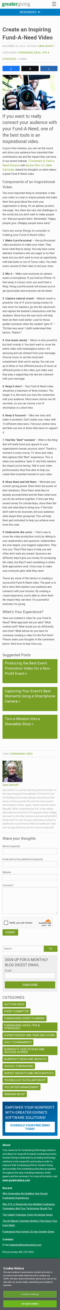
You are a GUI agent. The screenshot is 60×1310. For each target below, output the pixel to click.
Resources (29, 12)
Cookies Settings (30, 1294)
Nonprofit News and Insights (25, 1059)
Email (8, 970)
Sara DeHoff (46, 46)
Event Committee (16, 1011)
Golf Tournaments (18, 1042)
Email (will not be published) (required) (22, 859)
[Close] (56, 1263)
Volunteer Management (21, 1087)
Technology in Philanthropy (25, 1080)
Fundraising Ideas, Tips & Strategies (22, 1027)
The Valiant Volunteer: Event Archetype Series (27, 1214)
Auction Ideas (14, 1004)
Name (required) (11, 846)
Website (6, 872)
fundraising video (21, 753)
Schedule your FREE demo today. (30, 1127)
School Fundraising (18, 1066)
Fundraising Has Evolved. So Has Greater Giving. (28, 1231)
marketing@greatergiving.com (25, 1244)
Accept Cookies (30, 1303)
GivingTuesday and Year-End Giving (29, 1035)
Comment (7, 885)
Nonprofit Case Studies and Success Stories (24, 1051)
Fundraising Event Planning (24, 1018)
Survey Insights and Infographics (29, 1073)
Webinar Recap (14, 1094)
